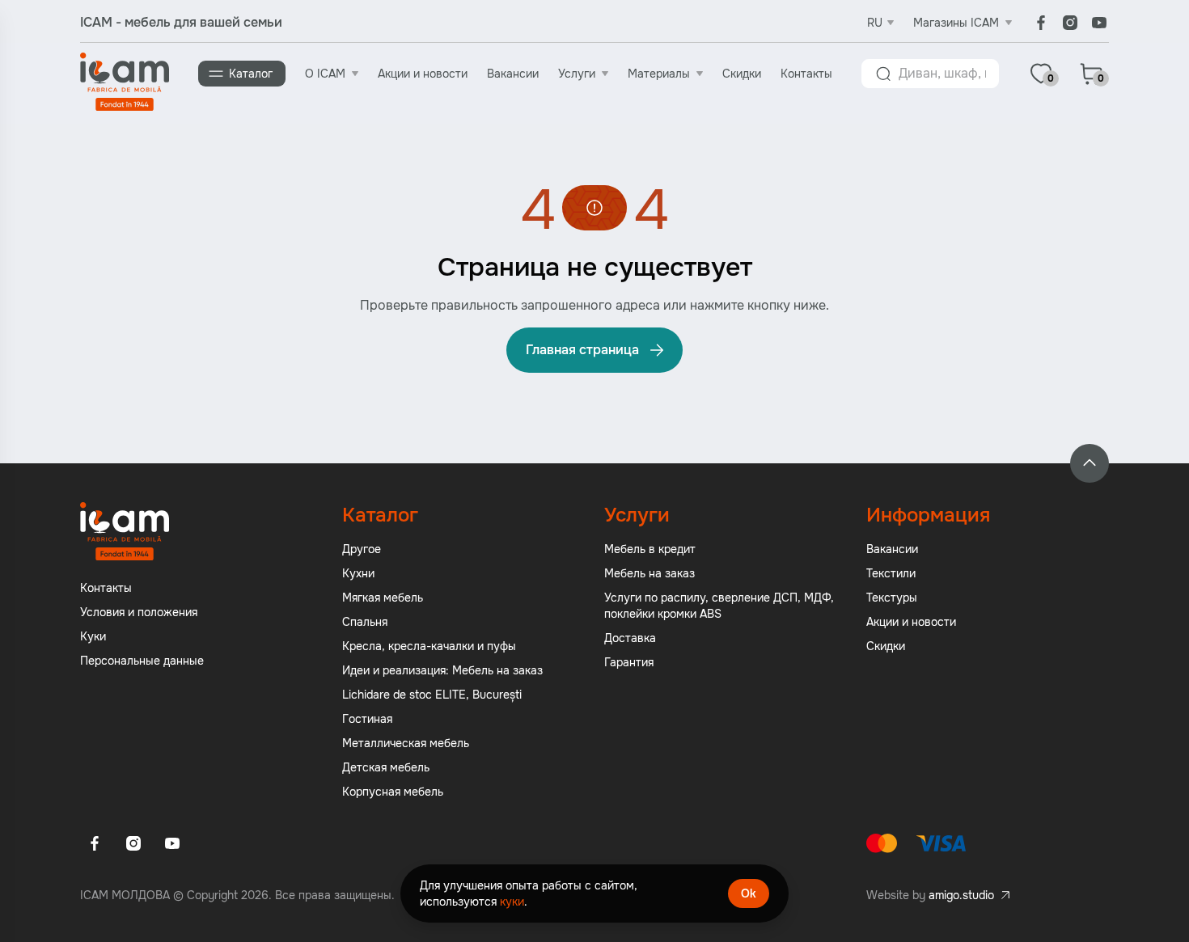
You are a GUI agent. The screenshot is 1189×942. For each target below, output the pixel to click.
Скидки (741, 73)
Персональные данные (142, 660)
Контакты (806, 73)
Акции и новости (423, 73)
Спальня (364, 622)
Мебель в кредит (650, 549)
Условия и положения (138, 612)
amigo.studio (961, 895)
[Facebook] (1041, 22)
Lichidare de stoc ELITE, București (432, 694)
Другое (361, 549)
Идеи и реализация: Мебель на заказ (442, 670)
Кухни (358, 573)
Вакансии (513, 73)
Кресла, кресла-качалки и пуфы (429, 646)
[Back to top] (1089, 463)
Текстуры (891, 597)
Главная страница (582, 349)
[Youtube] (1099, 22)
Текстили (891, 573)
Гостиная (367, 719)
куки (512, 901)
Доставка (630, 638)
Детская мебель (385, 767)
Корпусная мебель (392, 791)
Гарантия (629, 662)
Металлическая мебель (405, 743)
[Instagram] (1070, 22)
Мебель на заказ (649, 573)
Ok (748, 893)
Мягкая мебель (382, 597)
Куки (93, 636)
